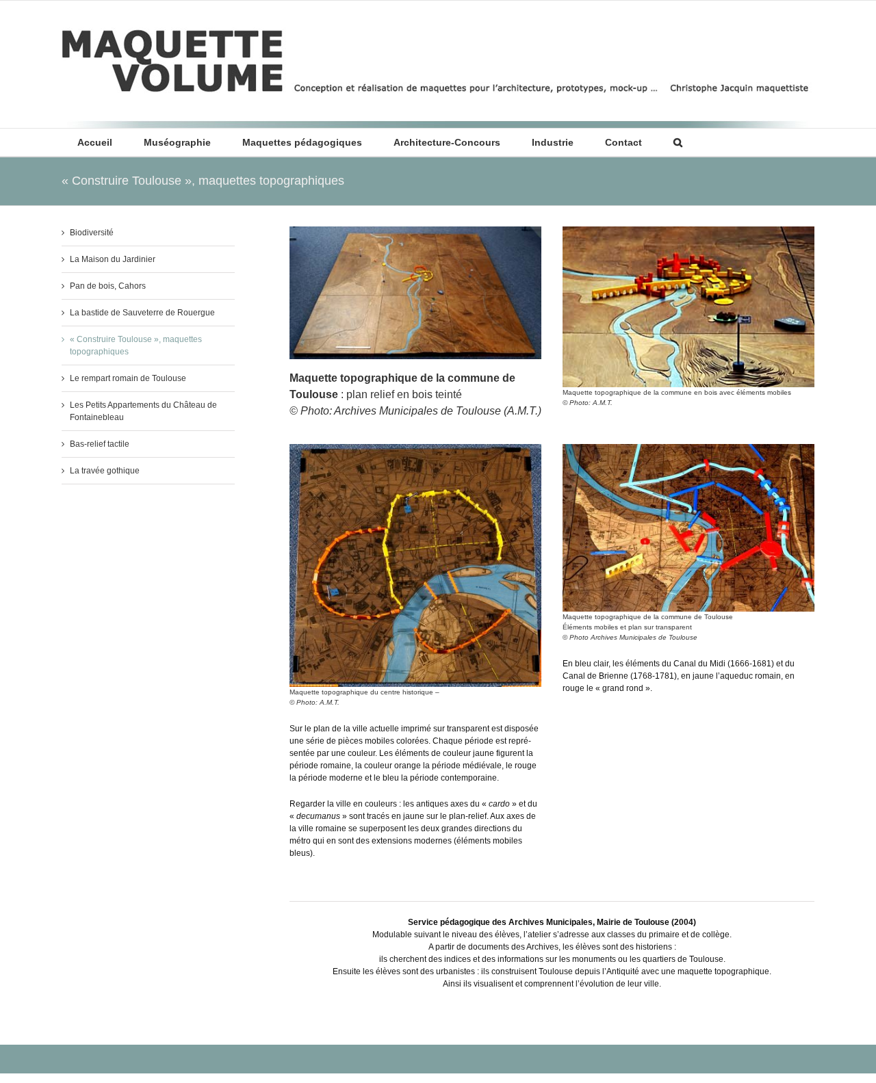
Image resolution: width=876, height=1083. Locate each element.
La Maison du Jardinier (112, 259)
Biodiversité (92, 232)
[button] (678, 142)
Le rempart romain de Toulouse (128, 378)
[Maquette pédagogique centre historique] (415, 448)
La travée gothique (105, 470)
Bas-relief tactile (99, 444)
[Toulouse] (688, 230)
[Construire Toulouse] (415, 230)
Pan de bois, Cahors (108, 286)
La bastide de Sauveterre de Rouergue (142, 312)
